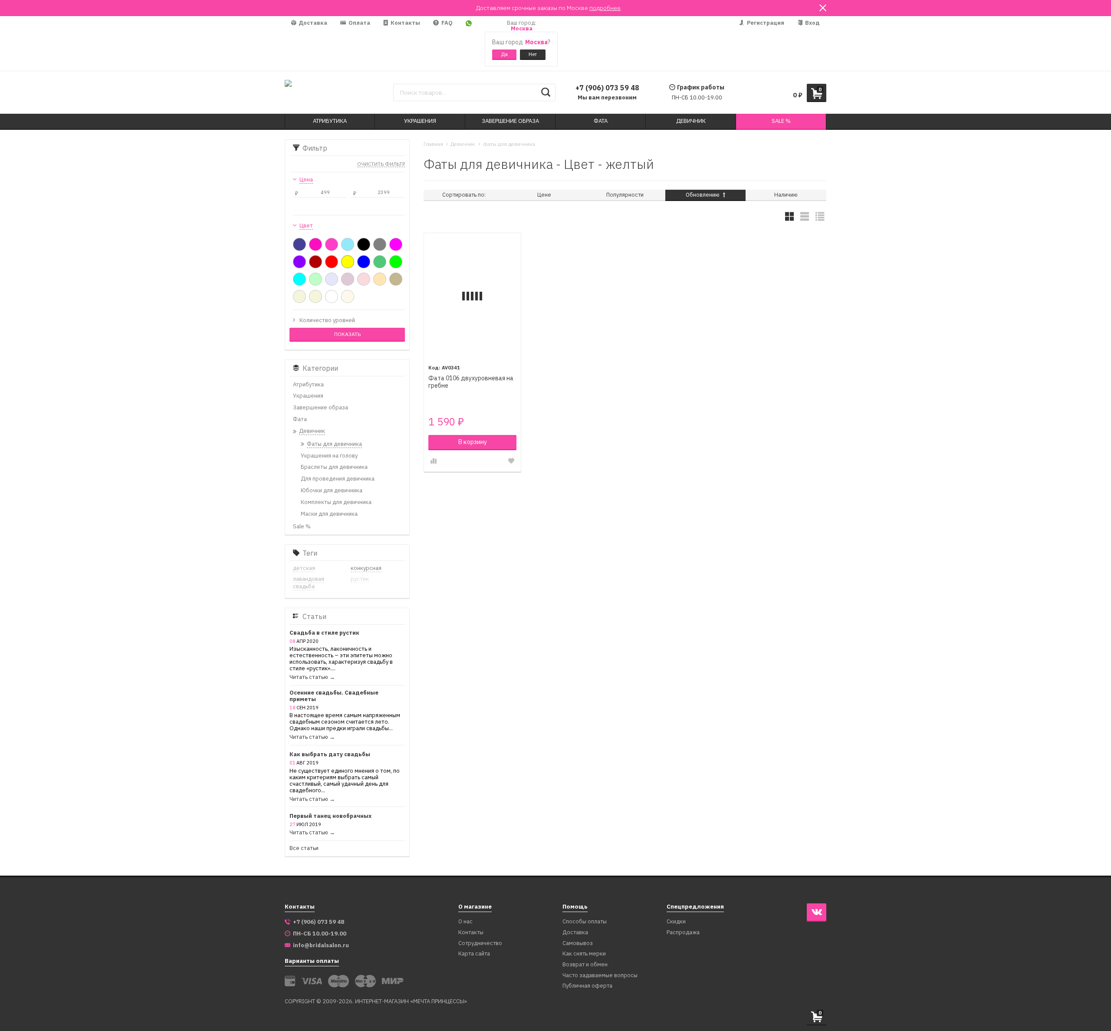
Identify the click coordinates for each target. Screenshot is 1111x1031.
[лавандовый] (331, 279)
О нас (465, 922)
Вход (812, 22)
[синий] (363, 261)
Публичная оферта (587, 986)
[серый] (379, 244)
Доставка (312, 22)
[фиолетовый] (299, 261)
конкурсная (366, 568)
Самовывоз (577, 943)
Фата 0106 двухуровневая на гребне (470, 382)
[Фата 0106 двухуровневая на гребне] (472, 296)
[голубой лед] (347, 244)
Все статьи (304, 848)
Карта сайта (474, 954)
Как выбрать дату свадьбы (329, 754)
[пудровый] (347, 279)
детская (304, 568)
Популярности (625, 194)
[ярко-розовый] (331, 244)
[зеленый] (395, 261)
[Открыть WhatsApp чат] (468, 43)
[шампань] (315, 296)
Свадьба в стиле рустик (324, 633)
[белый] (331, 296)
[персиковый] (379, 279)
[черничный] (299, 244)
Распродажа (683, 932)
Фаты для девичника (509, 144)
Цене (544, 194)
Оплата (358, 22)
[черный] (363, 244)
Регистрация (765, 22)
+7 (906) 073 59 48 (607, 88)
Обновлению (703, 194)
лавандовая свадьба (308, 582)
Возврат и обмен (585, 965)
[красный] (331, 261)
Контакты (404, 22)
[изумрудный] (379, 261)
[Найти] (546, 92)
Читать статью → (312, 677)
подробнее (605, 8)
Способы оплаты (584, 922)
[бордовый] (315, 261)
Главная (433, 144)
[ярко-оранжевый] (315, 244)
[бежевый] (299, 296)
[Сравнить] (433, 461)
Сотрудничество (480, 943)
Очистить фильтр (381, 164)
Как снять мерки (584, 954)
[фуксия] (395, 244)
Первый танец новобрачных (330, 816)
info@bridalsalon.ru (321, 945)
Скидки (676, 922)
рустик (360, 579)
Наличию (786, 194)
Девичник (462, 144)
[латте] (395, 279)
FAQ (446, 22)
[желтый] (347, 261)
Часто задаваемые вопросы (600, 975)
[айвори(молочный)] (347, 296)
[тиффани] (299, 279)
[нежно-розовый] (363, 279)
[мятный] (315, 279)
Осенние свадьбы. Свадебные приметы (333, 696)
